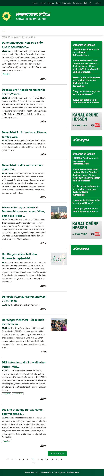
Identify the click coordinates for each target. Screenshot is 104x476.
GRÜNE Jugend (81, 140)
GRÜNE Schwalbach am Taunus (15, 37)
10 (46, 459)
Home (35, 3)
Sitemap (51, 3)
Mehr (42, 78)
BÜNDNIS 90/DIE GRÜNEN (33, 14)
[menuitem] (35, 3)
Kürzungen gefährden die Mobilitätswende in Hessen (86, 101)
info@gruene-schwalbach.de (66, 473)
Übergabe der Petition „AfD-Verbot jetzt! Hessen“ (86, 93)
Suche (58, 3)
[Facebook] (85, 3)
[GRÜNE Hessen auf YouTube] (86, 121)
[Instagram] (90, 3)
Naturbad (6, 441)
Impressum (66, 3)
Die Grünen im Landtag (84, 45)
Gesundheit (17, 394)
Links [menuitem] (97, 3)
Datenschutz (77, 3)
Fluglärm (6, 74)
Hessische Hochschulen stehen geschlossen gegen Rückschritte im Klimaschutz (86, 81)
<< (7, 459)
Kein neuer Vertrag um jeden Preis (20, 207)
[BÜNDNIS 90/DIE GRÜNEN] (6, 16)
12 (57, 459)
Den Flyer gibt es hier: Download (21, 305)
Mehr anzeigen (57, 453)
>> (34, 463)
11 (51, 459)
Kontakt (42, 3)
